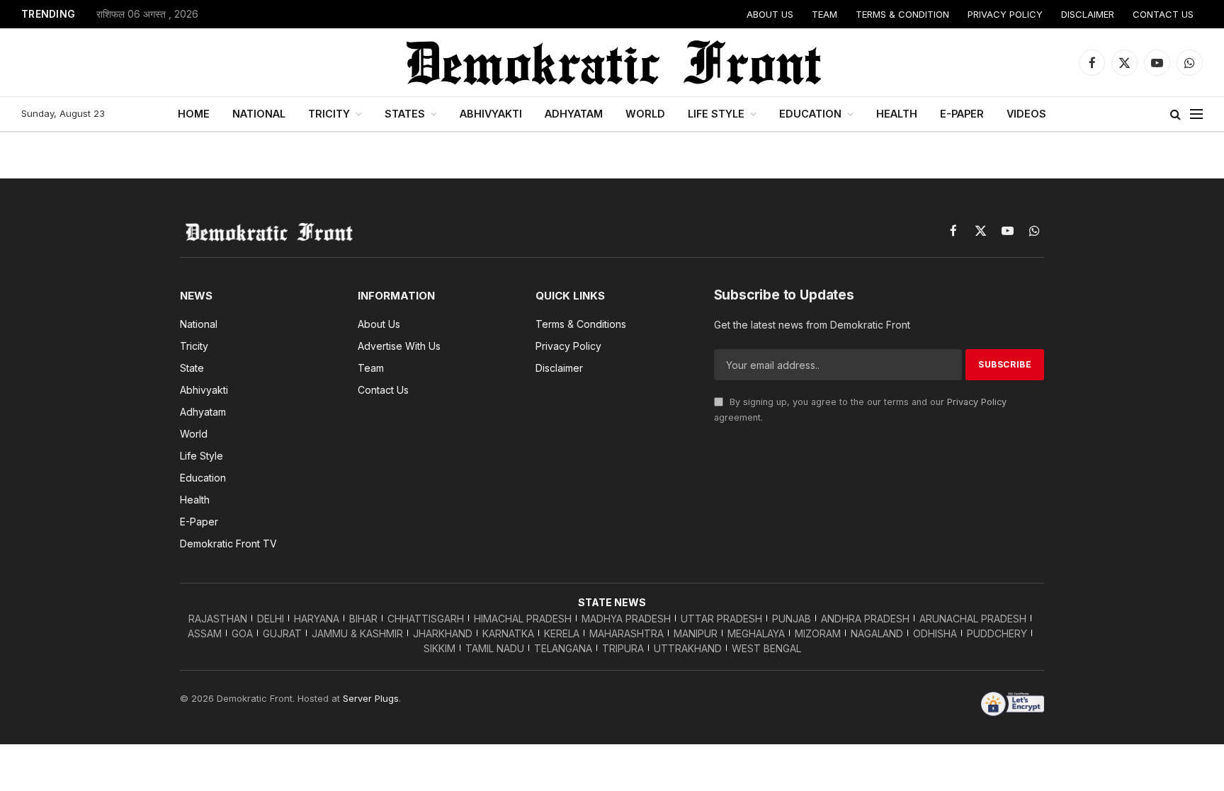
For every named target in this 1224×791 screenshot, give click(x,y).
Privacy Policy (977, 402)
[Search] (1175, 114)
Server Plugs (371, 698)
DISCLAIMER (1087, 14)
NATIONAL (258, 114)
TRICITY (329, 114)
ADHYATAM (574, 114)
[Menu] (1196, 114)
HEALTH (896, 114)
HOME (194, 114)
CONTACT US (1163, 14)
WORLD (645, 114)
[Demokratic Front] (612, 62)
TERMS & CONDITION (902, 14)
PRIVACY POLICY (1005, 14)
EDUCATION (810, 114)
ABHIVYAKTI (491, 114)
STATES (405, 114)
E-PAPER (962, 114)
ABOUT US (770, 14)
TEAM (824, 14)
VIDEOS (1026, 114)
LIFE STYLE (716, 114)
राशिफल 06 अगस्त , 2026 (147, 14)
